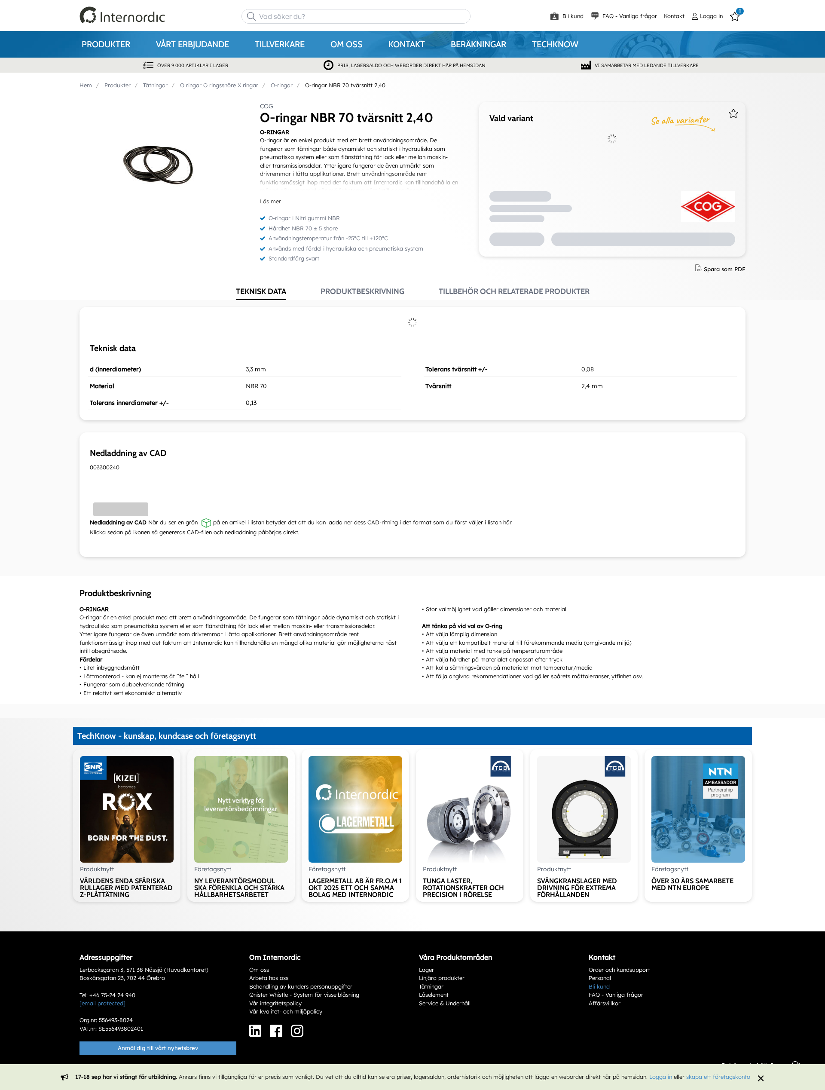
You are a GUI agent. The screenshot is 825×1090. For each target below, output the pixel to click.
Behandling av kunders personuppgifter (300, 986)
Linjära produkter (441, 977)
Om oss (259, 969)
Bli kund (572, 15)
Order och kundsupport (619, 969)
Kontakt (674, 15)
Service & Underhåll (445, 1003)
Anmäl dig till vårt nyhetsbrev (158, 1047)
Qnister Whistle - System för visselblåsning (304, 994)
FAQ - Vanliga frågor (629, 15)
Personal (600, 977)
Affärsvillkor (604, 1003)
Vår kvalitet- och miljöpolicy (285, 1011)
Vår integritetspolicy (275, 1003)
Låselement (434, 994)
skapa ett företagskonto (718, 1076)
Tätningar (431, 986)
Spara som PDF (725, 268)
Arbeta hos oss (268, 977)
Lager (426, 969)
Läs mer (270, 201)
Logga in (660, 1076)
